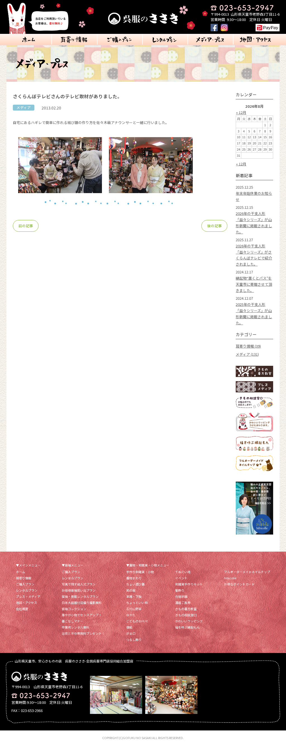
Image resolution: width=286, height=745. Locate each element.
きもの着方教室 (186, 608)
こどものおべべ (137, 621)
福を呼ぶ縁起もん (187, 627)
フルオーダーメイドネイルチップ (247, 572)
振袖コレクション (74, 608)
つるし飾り (134, 639)
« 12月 (241, 112)
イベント (181, 578)
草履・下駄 (134, 596)
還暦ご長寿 (182, 602)
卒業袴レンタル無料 (75, 627)
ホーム (20, 572)
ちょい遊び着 (135, 584)
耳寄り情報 (23, 578)
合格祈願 (181, 596)
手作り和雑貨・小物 (140, 572)
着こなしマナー (72, 621)
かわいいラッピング (189, 621)
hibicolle (230, 578)
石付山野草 (134, 608)
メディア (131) (247, 354)
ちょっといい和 (137, 602)
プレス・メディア (28, 596)
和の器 (130, 590)
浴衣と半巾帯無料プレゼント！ (83, 633)
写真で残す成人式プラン (79, 584)
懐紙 (129, 627)
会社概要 (22, 608)
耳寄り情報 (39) (248, 346)
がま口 (130, 633)
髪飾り (179, 590)
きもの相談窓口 (186, 615)
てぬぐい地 (182, 572)
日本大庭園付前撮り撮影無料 (82, 602)
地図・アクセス (26, 602)
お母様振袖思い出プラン (79, 590)
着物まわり (134, 578)
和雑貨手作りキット (189, 584)
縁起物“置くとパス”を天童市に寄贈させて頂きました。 (254, 284)
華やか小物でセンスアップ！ (82, 615)
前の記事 (25, 225)
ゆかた (130, 615)
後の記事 (214, 225)
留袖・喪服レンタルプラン (80, 596)
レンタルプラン (26, 590)
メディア (23, 107)
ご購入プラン (25, 584)
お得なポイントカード (239, 584)
